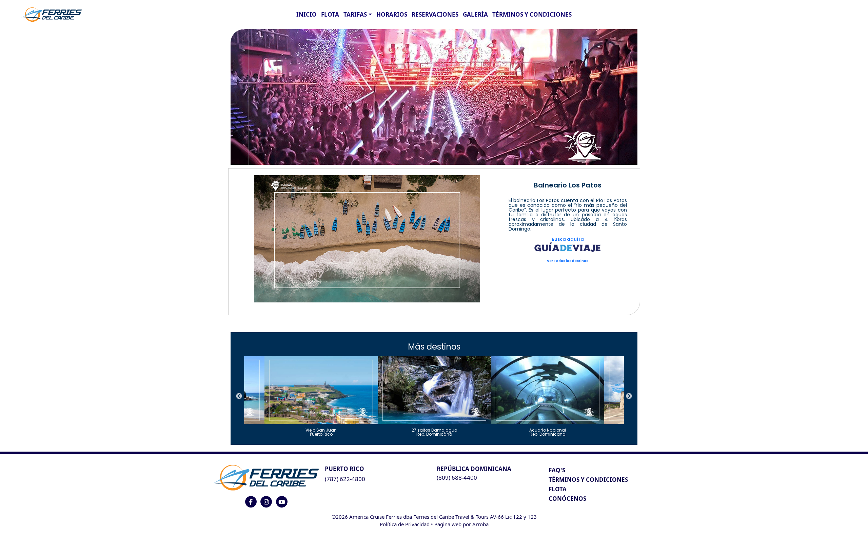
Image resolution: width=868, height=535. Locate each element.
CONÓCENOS (567, 498)
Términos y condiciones (532, 14)
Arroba (480, 524)
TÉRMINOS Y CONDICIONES (588, 479)
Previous (239, 396)
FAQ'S (557, 470)
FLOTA (330, 14)
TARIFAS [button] (355, 14)
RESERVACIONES (435, 14)
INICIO (306, 14)
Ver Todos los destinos (567, 260)
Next (629, 396)
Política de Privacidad (405, 524)
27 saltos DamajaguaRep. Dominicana (434, 431)
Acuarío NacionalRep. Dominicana (547, 431)
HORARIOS (391, 14)
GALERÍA (475, 14)
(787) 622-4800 (345, 479)
